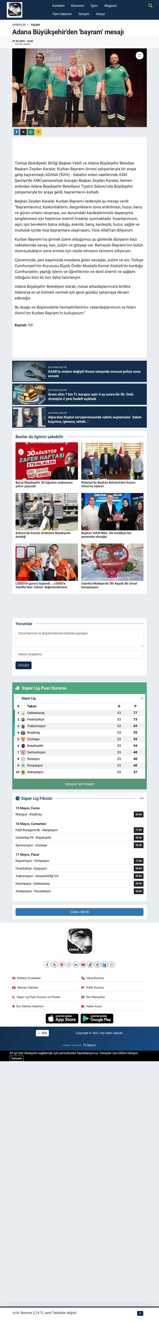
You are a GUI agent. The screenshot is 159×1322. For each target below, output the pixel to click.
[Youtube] (83, 964)
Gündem (58, 6)
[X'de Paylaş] (23, 132)
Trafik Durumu (95, 987)
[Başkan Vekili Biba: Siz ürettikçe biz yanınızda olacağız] (112, 511)
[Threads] (97, 964)
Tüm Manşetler (95, 997)
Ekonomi (77, 6)
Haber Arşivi (94, 1006)
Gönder (23, 665)
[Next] (104, 964)
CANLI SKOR (79, 912)
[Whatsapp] (112, 964)
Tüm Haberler (62, 14)
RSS (44, 1033)
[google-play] (97, 1018)
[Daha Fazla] (38, 132)
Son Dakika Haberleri (30, 1006)
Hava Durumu (95, 978)
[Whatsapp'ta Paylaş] (31, 132)
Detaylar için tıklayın (79, 784)
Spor (94, 6)
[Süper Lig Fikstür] (141, 798)
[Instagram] (69, 964)
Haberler (19, 24)
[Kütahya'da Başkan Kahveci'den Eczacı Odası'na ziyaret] (112, 461)
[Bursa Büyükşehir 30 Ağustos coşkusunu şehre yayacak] (47, 461)
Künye (100, 14)
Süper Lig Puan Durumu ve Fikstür (38, 997)
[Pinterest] (61, 964)
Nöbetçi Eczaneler (29, 978)
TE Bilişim (89, 1045)
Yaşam (35, 24)
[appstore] (62, 1018)
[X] (54, 964)
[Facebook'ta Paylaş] (16, 132)
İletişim (84, 14)
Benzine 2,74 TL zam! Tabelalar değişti (49, 1313)
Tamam (16, 1058)
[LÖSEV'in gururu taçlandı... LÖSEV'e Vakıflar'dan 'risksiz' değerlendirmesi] (47, 562)
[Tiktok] (90, 964)
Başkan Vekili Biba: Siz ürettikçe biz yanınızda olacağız (106, 534)
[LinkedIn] (76, 964)
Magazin (110, 6)
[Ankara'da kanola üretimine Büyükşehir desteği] (47, 511)
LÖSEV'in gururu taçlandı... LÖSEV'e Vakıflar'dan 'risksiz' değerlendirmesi (41, 585)
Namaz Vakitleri (27, 987)
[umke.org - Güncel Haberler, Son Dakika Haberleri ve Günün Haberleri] (14, 9)
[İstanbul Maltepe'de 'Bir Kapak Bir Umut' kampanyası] (112, 562)
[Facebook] (47, 964)
